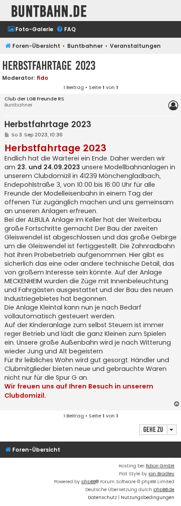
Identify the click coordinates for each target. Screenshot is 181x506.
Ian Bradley (161, 473)
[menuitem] (30, 30)
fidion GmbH (160, 466)
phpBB (88, 481)
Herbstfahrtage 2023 (48, 65)
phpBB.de (163, 489)
